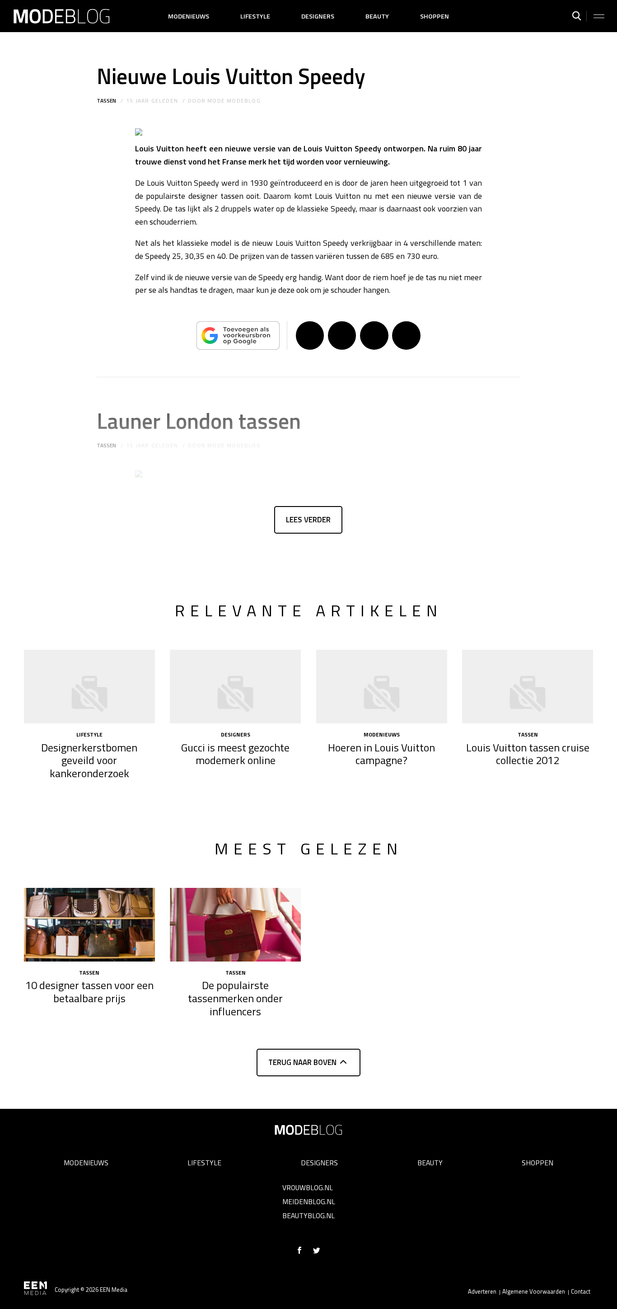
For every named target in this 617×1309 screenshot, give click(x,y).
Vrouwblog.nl (307, 1187)
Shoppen (434, 16)
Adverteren (482, 1291)
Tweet (342, 335)
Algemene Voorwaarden (533, 1291)
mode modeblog (234, 100)
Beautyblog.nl (308, 1215)
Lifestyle (255, 16)
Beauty (377, 16)
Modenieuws (188, 16)
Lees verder (308, 519)
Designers (317, 16)
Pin (374, 335)
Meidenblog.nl (308, 1201)
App (406, 335)
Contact (580, 1291)
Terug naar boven (302, 1062)
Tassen (106, 100)
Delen (310, 335)
